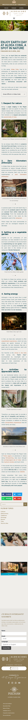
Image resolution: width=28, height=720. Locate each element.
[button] (14, 18)
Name (3, 630)
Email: (3, 636)
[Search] (25, 504)
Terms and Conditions (7, 703)
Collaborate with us (7, 710)
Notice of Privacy (6, 708)
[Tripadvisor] (19, 682)
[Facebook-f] (8, 682)
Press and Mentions (7, 715)
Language (4, 641)
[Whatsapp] (15, 682)
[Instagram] (12, 682)
